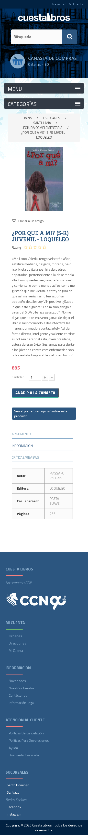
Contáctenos (18, 695)
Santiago (13, 792)
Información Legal (21, 702)
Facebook (14, 806)
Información (22, 445)
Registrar (59, 4)
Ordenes (15, 635)
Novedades (17, 680)
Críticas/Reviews (25, 457)
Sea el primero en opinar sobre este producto (40, 413)
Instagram (14, 814)
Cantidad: (18, 377)
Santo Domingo (18, 785)
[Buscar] (69, 36)
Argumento (21, 433)
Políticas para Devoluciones (29, 740)
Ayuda (13, 747)
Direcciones (17, 643)
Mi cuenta (16, 650)
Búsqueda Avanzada (24, 755)
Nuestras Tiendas (21, 688)
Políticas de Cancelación (26, 733)
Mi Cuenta (76, 4)
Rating (16, 247)
